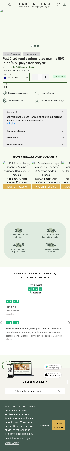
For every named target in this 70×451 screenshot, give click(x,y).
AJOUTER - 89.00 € (46, 186)
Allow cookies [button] (58, 425)
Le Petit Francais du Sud (24, 67)
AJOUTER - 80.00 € (17, 186)
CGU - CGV (12, 443)
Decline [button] (44, 425)
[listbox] (16, 78)
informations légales (21, 438)
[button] (35, 112)
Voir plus (11, 123)
